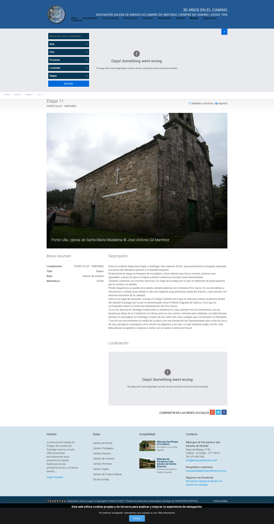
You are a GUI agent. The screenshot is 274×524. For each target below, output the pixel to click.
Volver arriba (220, 501)
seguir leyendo (55, 477)
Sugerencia (210, 18)
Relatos (180, 18)
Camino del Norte (102, 443)
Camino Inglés (101, 469)
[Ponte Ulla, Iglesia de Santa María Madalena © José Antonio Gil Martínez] (137, 180)
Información (130, 18)
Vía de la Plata (101, 479)
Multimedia (164, 18)
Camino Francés (102, 453)
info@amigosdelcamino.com (201, 460)
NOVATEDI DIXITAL (186, 501)
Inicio (74, 18)
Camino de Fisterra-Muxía (107, 474)
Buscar (194, 18)
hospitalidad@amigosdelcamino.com (206, 470)
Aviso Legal (86, 501)
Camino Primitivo (102, 463)
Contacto (76, 20)
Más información (166, 512)
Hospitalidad (89, 18)
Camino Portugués (103, 448)
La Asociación (110, 18)
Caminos (148, 18)
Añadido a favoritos (203, 103)
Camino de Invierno (103, 458)
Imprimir (222, 103)
